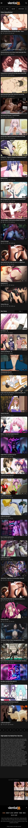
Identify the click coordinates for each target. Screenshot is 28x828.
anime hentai (21, 8)
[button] (25, 8)
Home (3, 813)
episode (13, 8)
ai (2, 8)
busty (7, 8)
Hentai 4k (12, 826)
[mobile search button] (26, 3)
